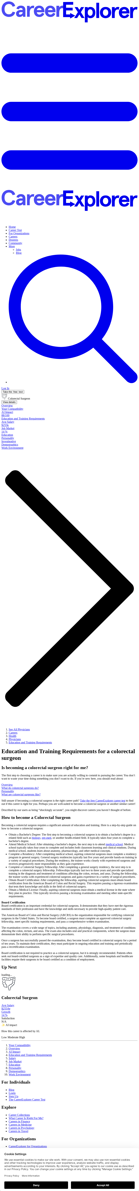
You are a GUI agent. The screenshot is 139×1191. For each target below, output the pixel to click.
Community (15, 243)
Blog (19, 252)
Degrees (13, 239)
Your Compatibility (20, 1045)
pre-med (46, 837)
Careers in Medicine (20, 1124)
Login (12, 1093)
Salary (12, 1058)
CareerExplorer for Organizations (28, 1146)
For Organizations (19, 233)
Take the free (102, 800)
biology (36, 837)
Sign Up (13, 1096)
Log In (5, 388)
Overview (14, 1048)
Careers (13, 236)
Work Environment (20, 1074)
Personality (15, 1067)
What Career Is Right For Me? (26, 1118)
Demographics (17, 1071)
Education (14, 1064)
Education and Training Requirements (30, 1055)
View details (9, 402)
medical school (114, 844)
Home (12, 226)
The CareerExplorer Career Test (27, 1099)
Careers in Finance (19, 1121)
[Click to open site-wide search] (73, 382)
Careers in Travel (18, 1131)
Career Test (15, 230)
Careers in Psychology (21, 1127)
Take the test (13, 392)
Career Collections (19, 1114)
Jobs (18, 249)
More (12, 246)
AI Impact (14, 1051)
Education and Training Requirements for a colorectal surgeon (68, 754)
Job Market (15, 1061)
